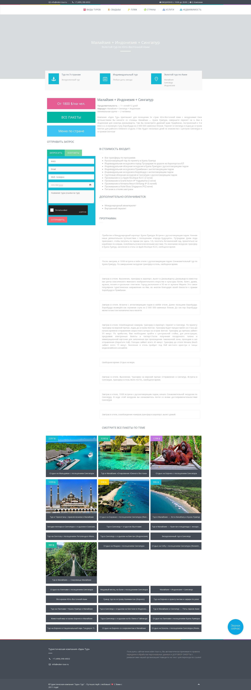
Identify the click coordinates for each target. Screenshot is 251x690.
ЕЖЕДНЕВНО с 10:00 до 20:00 (174, 2)
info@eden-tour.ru (59, 2)
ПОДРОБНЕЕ (71, 452)
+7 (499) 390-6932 (82, 2)
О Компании (197, 2)
